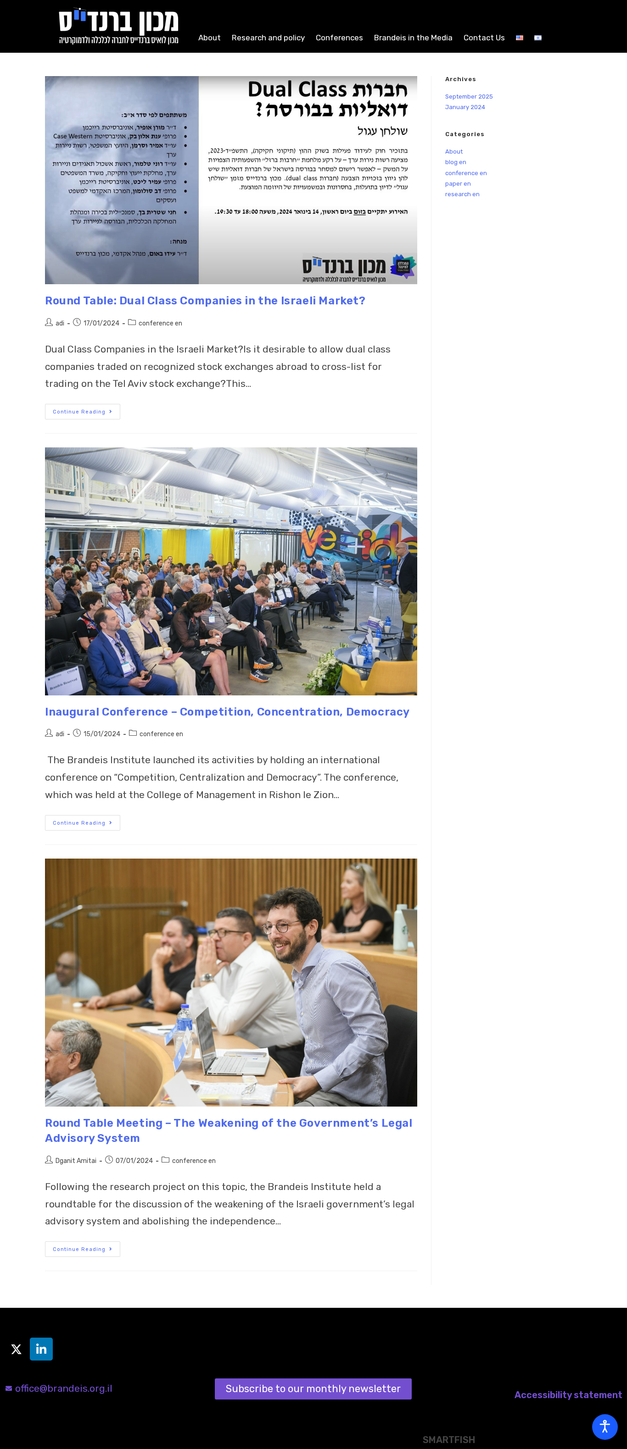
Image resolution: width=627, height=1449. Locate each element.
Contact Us (484, 37)
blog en (455, 162)
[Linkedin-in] (41, 1349)
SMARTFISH (449, 1439)
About (209, 37)
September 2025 (469, 96)
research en (462, 194)
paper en (458, 183)
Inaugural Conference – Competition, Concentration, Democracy (227, 711)
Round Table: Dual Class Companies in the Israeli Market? (205, 300)
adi (60, 323)
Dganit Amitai (76, 1161)
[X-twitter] (16, 1349)
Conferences (339, 37)
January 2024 (465, 107)
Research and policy (268, 37)
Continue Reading (86, 409)
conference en (160, 323)
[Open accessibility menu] (605, 1427)
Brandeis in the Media (413, 37)
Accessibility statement (568, 1394)
